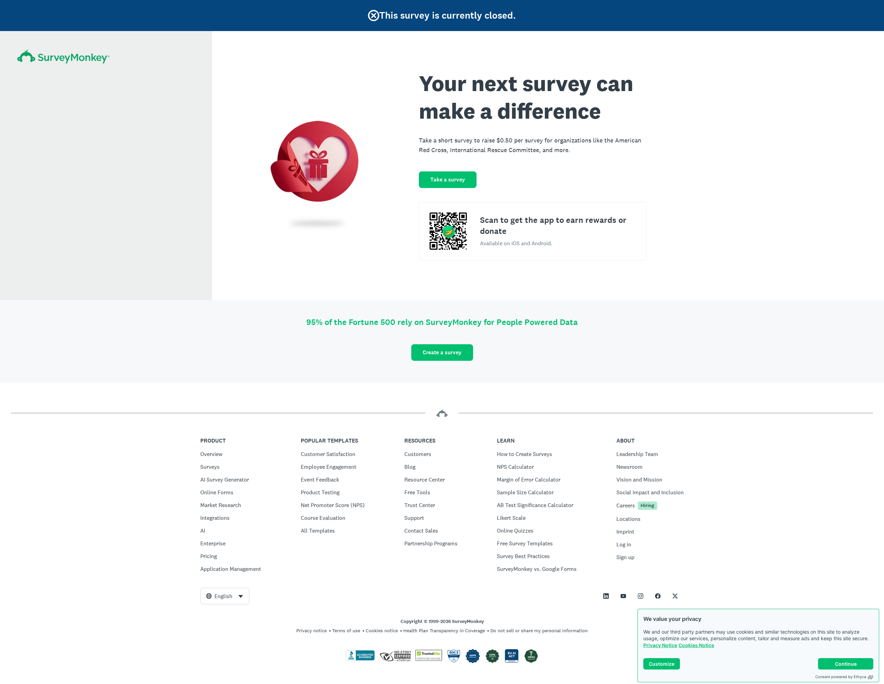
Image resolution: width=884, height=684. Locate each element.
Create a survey (442, 352)
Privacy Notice (660, 645)
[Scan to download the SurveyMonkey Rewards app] (448, 231)
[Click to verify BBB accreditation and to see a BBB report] (360, 659)
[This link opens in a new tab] (606, 596)
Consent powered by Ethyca (840, 676)
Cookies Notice (696, 645)
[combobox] (224, 596)
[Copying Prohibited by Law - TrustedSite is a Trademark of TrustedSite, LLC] (428, 659)
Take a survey (447, 179)
